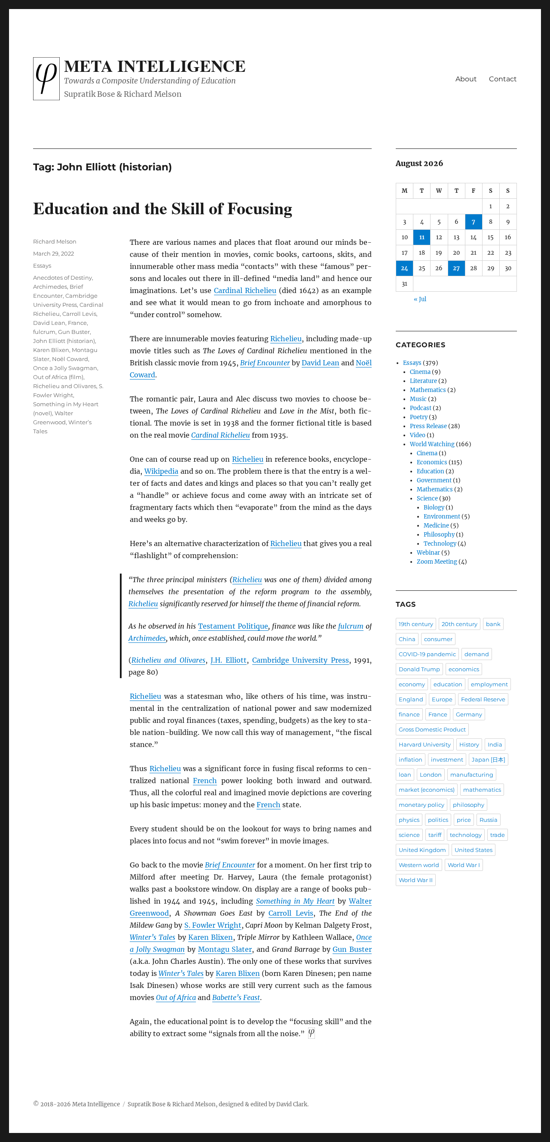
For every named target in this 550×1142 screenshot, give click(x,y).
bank (493, 623)
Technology (440, 543)
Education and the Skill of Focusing (162, 207)
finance (409, 714)
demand (476, 654)
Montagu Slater (225, 949)
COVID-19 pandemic (427, 654)
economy (412, 684)
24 (404, 268)
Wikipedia (161, 471)
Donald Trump (419, 669)
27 (456, 268)
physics (409, 819)
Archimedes (147, 638)
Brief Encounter (265, 362)
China (407, 639)
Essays (42, 265)
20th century (459, 623)
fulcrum (351, 626)
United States (473, 849)
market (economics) (427, 789)
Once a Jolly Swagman (65, 367)
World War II (416, 880)
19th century (416, 623)
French (205, 780)
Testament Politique (233, 626)
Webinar (428, 552)
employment (489, 684)
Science (427, 498)
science (409, 834)
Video (417, 435)
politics (438, 819)
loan (405, 774)
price (464, 819)
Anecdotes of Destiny (62, 277)
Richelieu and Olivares (168, 660)
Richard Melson (54, 241)
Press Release (428, 426)
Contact (503, 79)
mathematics (482, 789)
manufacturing (471, 774)
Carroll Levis (291, 913)
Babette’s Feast (236, 997)
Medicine (436, 525)
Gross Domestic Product (432, 729)
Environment (442, 516)
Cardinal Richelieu (245, 290)
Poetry (419, 417)
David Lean (320, 362)
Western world (419, 864)
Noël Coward (70, 358)
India (495, 744)
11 (422, 237)
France (77, 322)
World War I (464, 864)
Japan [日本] (488, 759)
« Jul (420, 299)
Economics (432, 462)
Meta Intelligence (155, 65)
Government (434, 480)
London (431, 774)
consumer (438, 639)
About (466, 79)
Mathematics (428, 390)
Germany (469, 714)
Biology (434, 507)
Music (418, 399)
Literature (423, 381)
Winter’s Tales (152, 937)
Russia (489, 819)
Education (430, 471)
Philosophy (439, 534)
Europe (442, 699)
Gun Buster (352, 949)
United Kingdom (422, 849)
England (411, 699)
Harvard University (425, 744)
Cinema (420, 372)
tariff (434, 834)
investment (447, 759)
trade (497, 834)
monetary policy (421, 804)
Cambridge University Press (300, 660)
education (448, 684)
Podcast (420, 408)
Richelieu (286, 338)
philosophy (468, 804)
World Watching (432, 444)
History (469, 744)
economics (464, 669)
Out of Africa (176, 997)
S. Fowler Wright (212, 925)
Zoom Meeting (437, 561)
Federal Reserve (483, 699)
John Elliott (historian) (64, 340)
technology (466, 834)
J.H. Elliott (229, 660)
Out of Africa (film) (58, 376)
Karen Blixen (210, 937)
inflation (410, 759)
